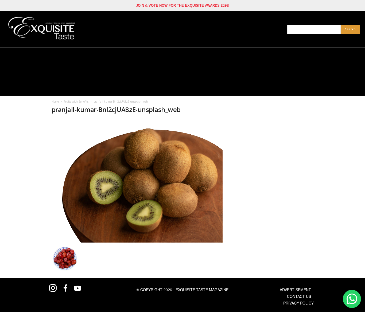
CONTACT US (299, 296)
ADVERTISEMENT (295, 289)
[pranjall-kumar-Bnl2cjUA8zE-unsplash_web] (137, 181)
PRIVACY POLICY (298, 303)
